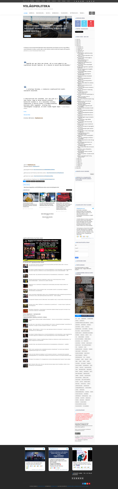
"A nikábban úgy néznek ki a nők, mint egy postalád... (85, 140)
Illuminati (78, 359)
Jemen (88, 361)
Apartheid (78, 324)
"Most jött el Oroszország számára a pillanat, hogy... (84, 81)
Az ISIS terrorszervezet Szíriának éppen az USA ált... (85, 95)
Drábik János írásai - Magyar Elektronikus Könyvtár (83, 269)
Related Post (27, 190)
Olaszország (87, 375)
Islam (80, 361)
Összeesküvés (64, 13)
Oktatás (81, 375)
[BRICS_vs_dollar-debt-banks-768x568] (29, 315)
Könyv (77, 367)
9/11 (79, 318)
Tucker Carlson (79, 393)
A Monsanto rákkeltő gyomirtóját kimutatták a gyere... (83, 104)
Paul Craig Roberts (86, 379)
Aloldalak (84, 315)
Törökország (85, 395)
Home (26, 13)
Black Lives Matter (85, 330)
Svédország (86, 385)
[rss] (87, 1)
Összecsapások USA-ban (81, 404)
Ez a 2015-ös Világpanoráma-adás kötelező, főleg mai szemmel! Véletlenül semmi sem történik (47, 204)
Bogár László (78, 332)
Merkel (81, 371)
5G (76, 318)
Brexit (87, 334)
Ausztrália (78, 326)
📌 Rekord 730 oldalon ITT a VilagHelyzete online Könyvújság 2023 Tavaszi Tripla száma (49, 359)
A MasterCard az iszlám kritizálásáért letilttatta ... (84, 76)
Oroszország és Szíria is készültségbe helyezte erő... (84, 65)
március (79, 163)
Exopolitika (78, 345)
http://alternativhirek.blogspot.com (47, 179)
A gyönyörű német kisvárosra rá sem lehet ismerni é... (84, 85)
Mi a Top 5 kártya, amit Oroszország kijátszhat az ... (84, 122)
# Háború (28, 181)
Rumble (48, 1)
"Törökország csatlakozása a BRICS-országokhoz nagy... (84, 145)
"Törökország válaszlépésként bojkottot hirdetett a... (85, 113)
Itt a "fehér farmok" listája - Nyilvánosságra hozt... (82, 92)
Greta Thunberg (79, 355)
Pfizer (77, 381)
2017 (77, 167)
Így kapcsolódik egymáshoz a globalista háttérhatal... (85, 67)
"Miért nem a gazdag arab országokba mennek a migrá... (84, 69)
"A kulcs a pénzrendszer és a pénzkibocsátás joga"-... (82, 60)
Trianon (87, 391)
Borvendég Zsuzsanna (88, 332)
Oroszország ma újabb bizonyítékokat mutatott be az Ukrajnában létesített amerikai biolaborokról (30, 204)
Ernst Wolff (89, 343)
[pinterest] (81, 1)
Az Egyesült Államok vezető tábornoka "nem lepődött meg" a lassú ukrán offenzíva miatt (50, 299)
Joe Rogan (83, 363)
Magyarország (40, 13)
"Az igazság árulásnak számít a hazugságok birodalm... (83, 133)
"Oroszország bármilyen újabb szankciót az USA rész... (85, 129)
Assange (89, 324)
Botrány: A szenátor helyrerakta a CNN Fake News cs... (85, 56)
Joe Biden (78, 363)
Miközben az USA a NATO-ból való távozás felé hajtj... (84, 102)
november (79, 48)
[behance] (89, 1)
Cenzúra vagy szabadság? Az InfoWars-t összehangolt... (85, 138)
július (78, 158)
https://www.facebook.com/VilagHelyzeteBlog (43, 176)
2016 (77, 168)
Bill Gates (78, 330)
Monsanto (86, 371)
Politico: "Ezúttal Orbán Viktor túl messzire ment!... (85, 147)
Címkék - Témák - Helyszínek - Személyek (78, 316)
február (78, 164)
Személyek (31, 13)
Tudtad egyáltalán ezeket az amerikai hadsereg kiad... (84, 152)
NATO (91, 371)
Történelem (78, 395)
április (78, 162)
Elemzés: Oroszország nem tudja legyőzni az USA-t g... (85, 127)
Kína (91, 365)
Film (85, 347)
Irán (76, 361)
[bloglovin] (83, 1)
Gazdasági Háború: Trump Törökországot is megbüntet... (85, 131)
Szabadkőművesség (80, 387)
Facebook (38, 1)
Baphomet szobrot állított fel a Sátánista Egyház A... (85, 83)
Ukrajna (77, 397)
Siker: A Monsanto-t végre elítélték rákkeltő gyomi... (84, 120)
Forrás (25, 111)
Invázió (86, 359)
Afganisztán (90, 318)
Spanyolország (79, 385)
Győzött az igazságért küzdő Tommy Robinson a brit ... (84, 156)
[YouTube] (91, 484)
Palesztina (78, 379)
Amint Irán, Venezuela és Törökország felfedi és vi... (84, 90)
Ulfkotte (82, 397)
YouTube (43, 1)
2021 (77, 41)
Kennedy (89, 363)
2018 (77, 45)
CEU (90, 334)
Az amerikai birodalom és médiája (81, 267)
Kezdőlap (32, 1)
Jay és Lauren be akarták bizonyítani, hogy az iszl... (85, 99)
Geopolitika (84, 351)
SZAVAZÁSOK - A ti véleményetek (91, 316)
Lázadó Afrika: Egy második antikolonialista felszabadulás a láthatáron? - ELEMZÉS (49, 274)
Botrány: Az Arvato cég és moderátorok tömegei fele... (85, 124)
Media (77, 371)
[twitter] (76, 1)
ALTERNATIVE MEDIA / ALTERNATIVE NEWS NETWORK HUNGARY (77, 486)
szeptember (79, 50)
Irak (91, 359)
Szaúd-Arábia (88, 387)
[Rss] (94, 484)
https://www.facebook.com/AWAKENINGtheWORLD (44, 169)
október (79, 49)
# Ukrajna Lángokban (40, 181)
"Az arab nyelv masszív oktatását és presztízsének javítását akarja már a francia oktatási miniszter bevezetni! (84, 280)
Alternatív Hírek (27, 114)
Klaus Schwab (78, 365)
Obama (77, 375)
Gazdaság (86, 349)
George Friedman (79, 353)
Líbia (77, 369)
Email (68, 1)
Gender (90, 349)
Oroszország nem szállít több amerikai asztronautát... (84, 54)
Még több (69, 189)
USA (90, 395)
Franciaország (79, 349)
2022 (77, 40)
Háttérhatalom (74, 13)
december (79, 46)
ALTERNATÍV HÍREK (54, 486)
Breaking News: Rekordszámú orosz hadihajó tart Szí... (84, 63)
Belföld (87, 326)
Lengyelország (88, 367)
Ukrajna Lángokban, (43, 33)
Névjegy (63, 1)
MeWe (59, 1)
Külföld (48, 13)
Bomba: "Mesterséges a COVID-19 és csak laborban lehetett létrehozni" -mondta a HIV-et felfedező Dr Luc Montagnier (84, 310)
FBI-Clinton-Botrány (86, 345)
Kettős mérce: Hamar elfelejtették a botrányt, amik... (84, 149)
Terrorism (82, 389)
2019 (77, 44)
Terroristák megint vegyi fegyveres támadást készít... (84, 74)
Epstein (83, 343)
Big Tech (90, 328)
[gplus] (79, 1)
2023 (77, 39)
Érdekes (82, 13)
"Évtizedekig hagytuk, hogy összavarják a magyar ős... (85, 117)
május (78, 160)
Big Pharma (85, 328)
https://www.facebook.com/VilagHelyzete (55, 172)
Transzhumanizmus (80, 391)
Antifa (91, 322)
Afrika (77, 320)
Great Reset (86, 353)
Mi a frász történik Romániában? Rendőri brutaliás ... (85, 108)
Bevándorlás (55, 13)
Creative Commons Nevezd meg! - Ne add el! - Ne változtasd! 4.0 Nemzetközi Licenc (84, 438)
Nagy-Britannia (79, 373)
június (78, 159)
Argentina (83, 324)
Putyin (81, 381)
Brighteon (54, 1)
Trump (91, 391)
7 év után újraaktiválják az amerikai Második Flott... (84, 72)
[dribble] (85, 1)
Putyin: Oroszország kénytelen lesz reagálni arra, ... (84, 79)
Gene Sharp (78, 351)
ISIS (84, 357)
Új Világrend (86, 406)
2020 (77, 43)
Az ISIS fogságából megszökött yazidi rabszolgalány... (84, 106)
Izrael (84, 361)
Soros (88, 383)
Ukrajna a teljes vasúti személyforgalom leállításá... (85, 136)
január (78, 165)
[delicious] (94, 1)
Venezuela (88, 397)
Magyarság (89, 369)
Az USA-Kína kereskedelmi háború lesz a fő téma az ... (85, 115)
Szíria (77, 389)
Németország (86, 373)
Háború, (34, 33)
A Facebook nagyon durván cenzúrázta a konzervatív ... (85, 88)
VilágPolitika (36, 6)
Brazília (82, 334)
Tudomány (86, 393)
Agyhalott (82, 320)
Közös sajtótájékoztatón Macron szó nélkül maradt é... (84, 143)
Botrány (25, 193)
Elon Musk (78, 343)
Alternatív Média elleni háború (82, 322)
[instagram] (91, 1)
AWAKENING (83, 318)
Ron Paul (77, 383)
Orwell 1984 (85, 377)
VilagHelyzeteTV (36, 166)
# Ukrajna (33, 181)
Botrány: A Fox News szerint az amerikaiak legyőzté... (83, 97)
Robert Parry (87, 381)
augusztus (79, 51)
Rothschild (83, 383)
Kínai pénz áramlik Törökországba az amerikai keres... (84, 58)
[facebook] (74, 1)
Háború (85, 355)
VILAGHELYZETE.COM (41, 486)
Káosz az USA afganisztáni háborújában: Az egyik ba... (85, 111)
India (82, 359)
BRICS (83, 326)
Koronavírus (86, 365)
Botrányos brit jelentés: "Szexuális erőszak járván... (85, 154)
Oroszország (78, 377)
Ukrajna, (37, 33)
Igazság (42, 193)
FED (76, 347)
